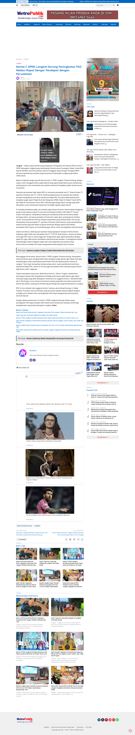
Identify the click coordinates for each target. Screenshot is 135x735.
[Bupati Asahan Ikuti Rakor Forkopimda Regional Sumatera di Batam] (94, 350)
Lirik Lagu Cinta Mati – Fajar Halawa (98, 153)
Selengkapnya (102, 292)
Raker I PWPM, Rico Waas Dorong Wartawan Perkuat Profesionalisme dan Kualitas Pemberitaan (74, 1)
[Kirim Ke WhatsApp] (82, 539)
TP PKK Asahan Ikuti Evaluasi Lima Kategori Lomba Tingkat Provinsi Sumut (110, 341)
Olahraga (104, 24)
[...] (100, 117)
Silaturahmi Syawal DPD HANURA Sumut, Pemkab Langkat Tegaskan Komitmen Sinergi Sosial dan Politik (48, 331)
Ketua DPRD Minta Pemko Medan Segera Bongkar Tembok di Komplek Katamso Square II (104, 431)
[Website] (34, 360)
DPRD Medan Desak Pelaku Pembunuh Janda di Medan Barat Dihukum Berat (103, 403)
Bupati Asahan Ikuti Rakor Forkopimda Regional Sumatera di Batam (94, 357)
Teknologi (77, 24)
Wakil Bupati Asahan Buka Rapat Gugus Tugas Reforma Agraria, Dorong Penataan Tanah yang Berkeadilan (94, 374)
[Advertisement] (67, 41)
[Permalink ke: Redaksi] (17, 78)
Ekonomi (68, 24)
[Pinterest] (106, 720)
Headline (27, 24)
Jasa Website (25, 5)
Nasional (37, 24)
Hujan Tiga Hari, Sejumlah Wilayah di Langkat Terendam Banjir (36, 315)
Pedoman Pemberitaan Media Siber (63, 727)
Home (19, 24)
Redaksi (22, 77)
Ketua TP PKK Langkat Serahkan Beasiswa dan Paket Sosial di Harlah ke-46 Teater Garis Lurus (47, 318)
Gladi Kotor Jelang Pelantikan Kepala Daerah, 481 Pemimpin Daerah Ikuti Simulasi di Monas (32, 533)
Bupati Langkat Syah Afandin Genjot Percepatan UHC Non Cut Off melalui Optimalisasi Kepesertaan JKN (49, 326)
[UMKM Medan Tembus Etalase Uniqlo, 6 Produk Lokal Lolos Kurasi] (93, 285)
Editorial (113, 24)
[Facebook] (99, 720)
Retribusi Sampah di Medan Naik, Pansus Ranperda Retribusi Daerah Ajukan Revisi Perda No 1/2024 (104, 424)
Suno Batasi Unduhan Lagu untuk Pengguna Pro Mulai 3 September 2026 (102, 210)
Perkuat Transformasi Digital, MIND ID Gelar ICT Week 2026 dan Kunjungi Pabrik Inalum (104, 396)
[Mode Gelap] (118, 5)
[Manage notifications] (130, 730)
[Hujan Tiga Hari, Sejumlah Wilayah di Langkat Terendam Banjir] (49, 554)
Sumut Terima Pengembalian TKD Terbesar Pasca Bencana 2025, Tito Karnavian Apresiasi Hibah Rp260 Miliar (108, 226)
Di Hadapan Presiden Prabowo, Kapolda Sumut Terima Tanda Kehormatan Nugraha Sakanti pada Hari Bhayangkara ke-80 (108, 217)
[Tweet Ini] (70, 539)
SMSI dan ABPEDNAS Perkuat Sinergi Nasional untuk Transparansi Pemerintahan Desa (107, 235)
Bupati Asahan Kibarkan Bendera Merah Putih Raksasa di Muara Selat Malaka (111, 374)
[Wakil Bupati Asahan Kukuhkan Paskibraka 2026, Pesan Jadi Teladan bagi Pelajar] (94, 333)
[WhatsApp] (117, 720)
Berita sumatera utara (24, 526)
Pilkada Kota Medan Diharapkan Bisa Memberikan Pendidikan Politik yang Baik (104, 410)
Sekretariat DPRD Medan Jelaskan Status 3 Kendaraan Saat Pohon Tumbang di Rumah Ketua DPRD (108, 275)
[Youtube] (113, 720)
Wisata (95, 24)
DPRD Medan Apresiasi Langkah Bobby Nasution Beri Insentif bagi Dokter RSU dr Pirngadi (68, 533)
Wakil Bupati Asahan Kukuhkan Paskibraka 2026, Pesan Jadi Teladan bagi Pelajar (94, 341)
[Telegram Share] (78, 539)
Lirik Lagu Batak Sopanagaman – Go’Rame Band (102, 110)
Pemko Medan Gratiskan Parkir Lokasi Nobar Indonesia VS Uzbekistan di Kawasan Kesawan (103, 417)
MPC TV (35, 5)
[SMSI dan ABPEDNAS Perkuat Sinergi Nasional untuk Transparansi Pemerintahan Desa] (91, 235)
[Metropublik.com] (31, 15)
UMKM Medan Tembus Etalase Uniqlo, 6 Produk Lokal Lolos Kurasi (107, 284)
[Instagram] (110, 720)
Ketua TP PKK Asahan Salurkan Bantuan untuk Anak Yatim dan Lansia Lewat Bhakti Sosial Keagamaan (111, 357)
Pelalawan (86, 24)
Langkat (18, 63)
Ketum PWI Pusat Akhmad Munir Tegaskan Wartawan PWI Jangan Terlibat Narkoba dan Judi (46, 312)
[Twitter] (102, 720)
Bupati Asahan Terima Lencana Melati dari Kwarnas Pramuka (100, 325)
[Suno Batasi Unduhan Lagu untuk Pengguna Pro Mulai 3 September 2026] (103, 196)
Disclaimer (80, 727)
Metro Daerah (46, 24)
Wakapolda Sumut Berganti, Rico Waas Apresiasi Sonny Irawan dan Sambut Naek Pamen (102, 268)
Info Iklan (89, 727)
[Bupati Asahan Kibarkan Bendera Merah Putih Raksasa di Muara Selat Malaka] (111, 366)
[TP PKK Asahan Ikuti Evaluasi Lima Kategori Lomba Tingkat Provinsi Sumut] (111, 333)
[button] (114, 5)
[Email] (30, 360)
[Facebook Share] (66, 539)
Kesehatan (59, 24)
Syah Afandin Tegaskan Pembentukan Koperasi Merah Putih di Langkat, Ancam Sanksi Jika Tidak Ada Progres (49, 321)
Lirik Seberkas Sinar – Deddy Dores (98, 166)
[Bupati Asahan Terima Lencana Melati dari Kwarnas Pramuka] (103, 313)
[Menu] (17, 5)
